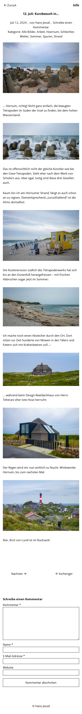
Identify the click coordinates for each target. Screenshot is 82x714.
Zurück (11, 5)
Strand (58, 36)
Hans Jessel (42, 22)
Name (8, 644)
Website (8, 667)
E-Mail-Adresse (14, 656)
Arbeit (41, 32)
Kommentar (12, 605)
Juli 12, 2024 (18, 22)
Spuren (47, 36)
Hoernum (52, 32)
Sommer (35, 36)
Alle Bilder (28, 32)
